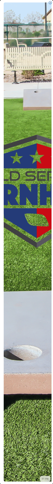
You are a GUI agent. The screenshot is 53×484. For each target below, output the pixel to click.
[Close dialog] (50, 2)
